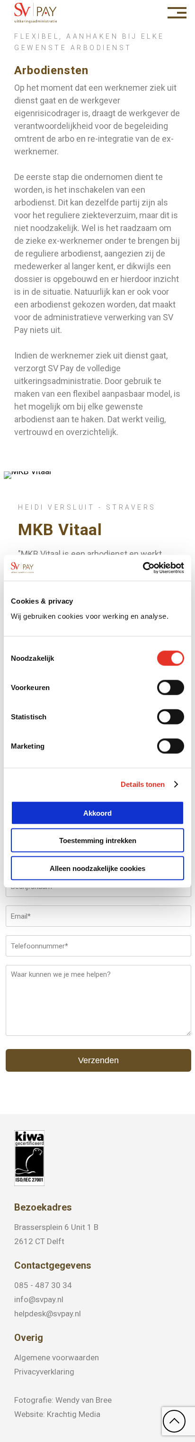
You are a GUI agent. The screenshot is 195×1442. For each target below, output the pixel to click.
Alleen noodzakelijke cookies (97, 868)
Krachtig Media (73, 1414)
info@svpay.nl (38, 1299)
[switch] (170, 687)
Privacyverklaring (44, 1371)
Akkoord (97, 813)
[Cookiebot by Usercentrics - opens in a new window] (142, 568)
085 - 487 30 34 (43, 1285)
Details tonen (143, 784)
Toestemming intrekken (97, 840)
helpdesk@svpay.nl (47, 1313)
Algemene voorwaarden (56, 1357)
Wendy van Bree (83, 1400)
